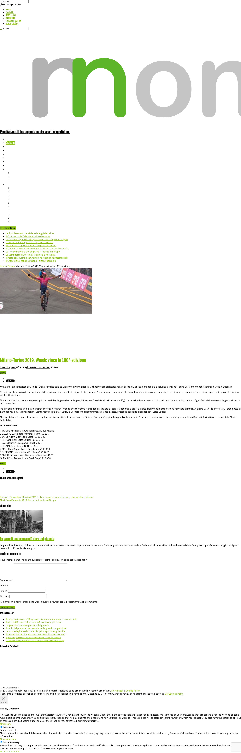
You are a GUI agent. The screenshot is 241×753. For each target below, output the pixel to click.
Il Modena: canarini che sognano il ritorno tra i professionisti (37, 248)
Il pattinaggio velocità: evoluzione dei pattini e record (33, 637)
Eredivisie (17, 210)
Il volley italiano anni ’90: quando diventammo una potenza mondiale (41, 619)
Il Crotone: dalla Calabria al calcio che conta (28, 236)
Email (3, 590)
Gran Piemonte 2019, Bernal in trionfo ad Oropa (28, 500)
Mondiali (10, 154)
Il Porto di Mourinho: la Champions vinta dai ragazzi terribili (37, 257)
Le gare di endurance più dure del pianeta (27, 539)
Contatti (10, 12)
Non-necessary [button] (8, 739)
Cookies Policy (175, 693)
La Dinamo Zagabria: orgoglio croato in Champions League (37, 239)
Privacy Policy (12, 23)
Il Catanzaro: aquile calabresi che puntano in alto (31, 245)
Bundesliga (17, 203)
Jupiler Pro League (22, 221)
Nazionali (11, 150)
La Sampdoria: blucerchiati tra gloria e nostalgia (31, 254)
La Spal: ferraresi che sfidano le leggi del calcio (30, 233)
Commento (6, 580)
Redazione (10, 18)
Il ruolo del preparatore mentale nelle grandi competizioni (36, 628)
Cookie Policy (133, 690)
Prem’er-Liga (18, 218)
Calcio (9, 165)
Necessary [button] (5, 723)
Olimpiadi (11, 161)
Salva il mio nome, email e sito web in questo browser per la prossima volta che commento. (50, 601)
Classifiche (12, 184)
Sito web (4, 596)
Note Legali (11, 15)
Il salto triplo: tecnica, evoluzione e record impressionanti (35, 634)
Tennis (15, 176)
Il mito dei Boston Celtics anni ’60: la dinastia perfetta (33, 622)
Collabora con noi (13, 20)
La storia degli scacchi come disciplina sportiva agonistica (35, 631)
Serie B (15, 191)
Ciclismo (10, 143)
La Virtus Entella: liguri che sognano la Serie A (29, 242)
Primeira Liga (19, 214)
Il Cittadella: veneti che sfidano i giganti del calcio (31, 260)
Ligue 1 (15, 206)
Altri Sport (12, 146)
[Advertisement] (120, 335)
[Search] (1, 2)
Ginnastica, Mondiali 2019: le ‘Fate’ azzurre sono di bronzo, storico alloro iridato (46, 497)
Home (8, 9)
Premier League (20, 195)
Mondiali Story (14, 158)
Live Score (12, 169)
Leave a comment (42, 367)
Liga (13, 199)
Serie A (15, 188)
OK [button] (166, 693)
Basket (15, 180)
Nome (4, 585)
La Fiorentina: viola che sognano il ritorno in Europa (33, 251)
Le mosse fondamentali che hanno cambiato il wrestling (35, 640)
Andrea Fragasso (8, 367)
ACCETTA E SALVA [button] (9, 751)
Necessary (8, 727)
